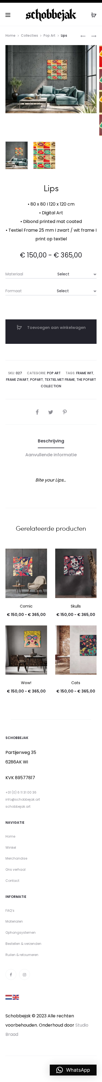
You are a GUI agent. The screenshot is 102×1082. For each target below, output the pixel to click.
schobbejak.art (17, 806)
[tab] (51, 441)
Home (10, 35)
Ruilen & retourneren (21, 954)
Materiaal (14, 274)
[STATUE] (91, 35)
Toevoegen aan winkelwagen (56, 327)
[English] (16, 997)
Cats (75, 682)
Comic (26, 606)
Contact (12, 880)
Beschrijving (51, 441)
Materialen (14, 921)
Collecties (29, 35)
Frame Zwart (17, 379)
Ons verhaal (15, 869)
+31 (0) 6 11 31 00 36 (20, 792)
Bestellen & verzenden (23, 943)
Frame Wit (84, 373)
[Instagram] (24, 974)
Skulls (76, 606)
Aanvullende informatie (51, 455)
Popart (36, 379)
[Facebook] (10, 974)
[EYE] (83, 35)
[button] (73, 1070)
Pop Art (49, 35)
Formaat (13, 291)
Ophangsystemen (20, 932)
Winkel (10, 847)
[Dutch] (9, 997)
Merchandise (16, 858)
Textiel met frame (60, 379)
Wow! (26, 682)
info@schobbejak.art (22, 799)
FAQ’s (9, 910)
